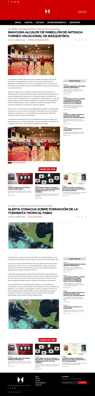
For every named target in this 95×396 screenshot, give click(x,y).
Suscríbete (82, 382)
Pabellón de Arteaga (19, 162)
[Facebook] (8, 2)
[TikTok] (12, 388)
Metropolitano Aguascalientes (39, 40)
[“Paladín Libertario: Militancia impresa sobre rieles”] (20, 178)
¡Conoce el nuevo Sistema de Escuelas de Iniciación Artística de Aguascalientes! (74, 116)
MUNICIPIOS (15, 29)
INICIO (37, 376)
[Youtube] (18, 2)
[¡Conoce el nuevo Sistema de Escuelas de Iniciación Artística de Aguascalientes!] (74, 178)
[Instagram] (12, 2)
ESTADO (65, 84)
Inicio (9, 29)
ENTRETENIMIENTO (40, 383)
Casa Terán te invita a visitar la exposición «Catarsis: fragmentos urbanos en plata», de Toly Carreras (74, 101)
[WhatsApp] (85, 40)
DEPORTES (38, 385)
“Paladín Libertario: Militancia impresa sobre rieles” (74, 86)
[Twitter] (15, 2)
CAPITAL (37, 378)
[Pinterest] (82, 40)
